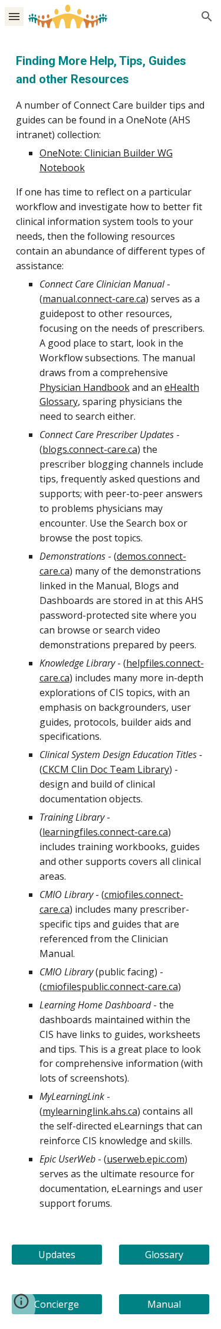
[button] (14, 16)
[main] (110, 631)
